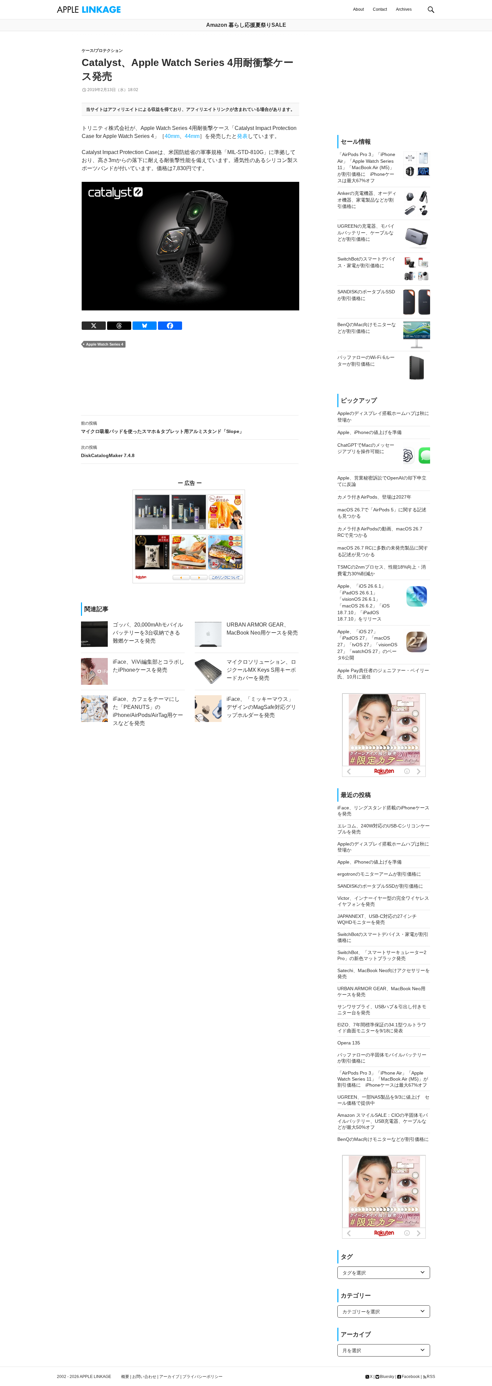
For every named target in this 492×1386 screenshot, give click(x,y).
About (358, 9)
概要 (125, 1376)
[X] (94, 325)
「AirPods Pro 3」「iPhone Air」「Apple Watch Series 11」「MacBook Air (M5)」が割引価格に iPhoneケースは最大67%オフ (382, 1079)
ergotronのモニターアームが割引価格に (379, 874)
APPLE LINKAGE (95, 1376)
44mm (192, 136)
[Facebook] (170, 325)
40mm (172, 136)
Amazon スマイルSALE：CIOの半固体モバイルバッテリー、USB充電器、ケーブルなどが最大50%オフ (382, 1121)
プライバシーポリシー (202, 1376)
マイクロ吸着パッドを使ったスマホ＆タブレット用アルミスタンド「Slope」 (162, 427)
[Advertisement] (190, 381)
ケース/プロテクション (102, 50)
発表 (242, 136)
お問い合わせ (144, 1376)
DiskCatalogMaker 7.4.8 (108, 451)
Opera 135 (348, 1042)
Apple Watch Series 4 (104, 344)
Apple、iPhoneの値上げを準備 (369, 862)
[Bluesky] (145, 325)
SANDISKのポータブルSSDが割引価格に (380, 886)
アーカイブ (169, 1376)
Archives (404, 9)
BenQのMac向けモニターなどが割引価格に (383, 1139)
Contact (380, 9)
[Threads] (119, 325)
